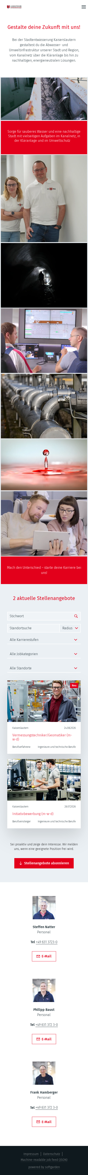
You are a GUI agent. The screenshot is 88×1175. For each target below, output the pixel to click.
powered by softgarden (44, 1167)
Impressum (31, 1154)
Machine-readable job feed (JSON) (44, 1160)
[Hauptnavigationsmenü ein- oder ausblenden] (83, 7)
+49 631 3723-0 (46, 942)
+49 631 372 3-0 (46, 1025)
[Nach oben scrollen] (18, 7)
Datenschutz (51, 1154)
